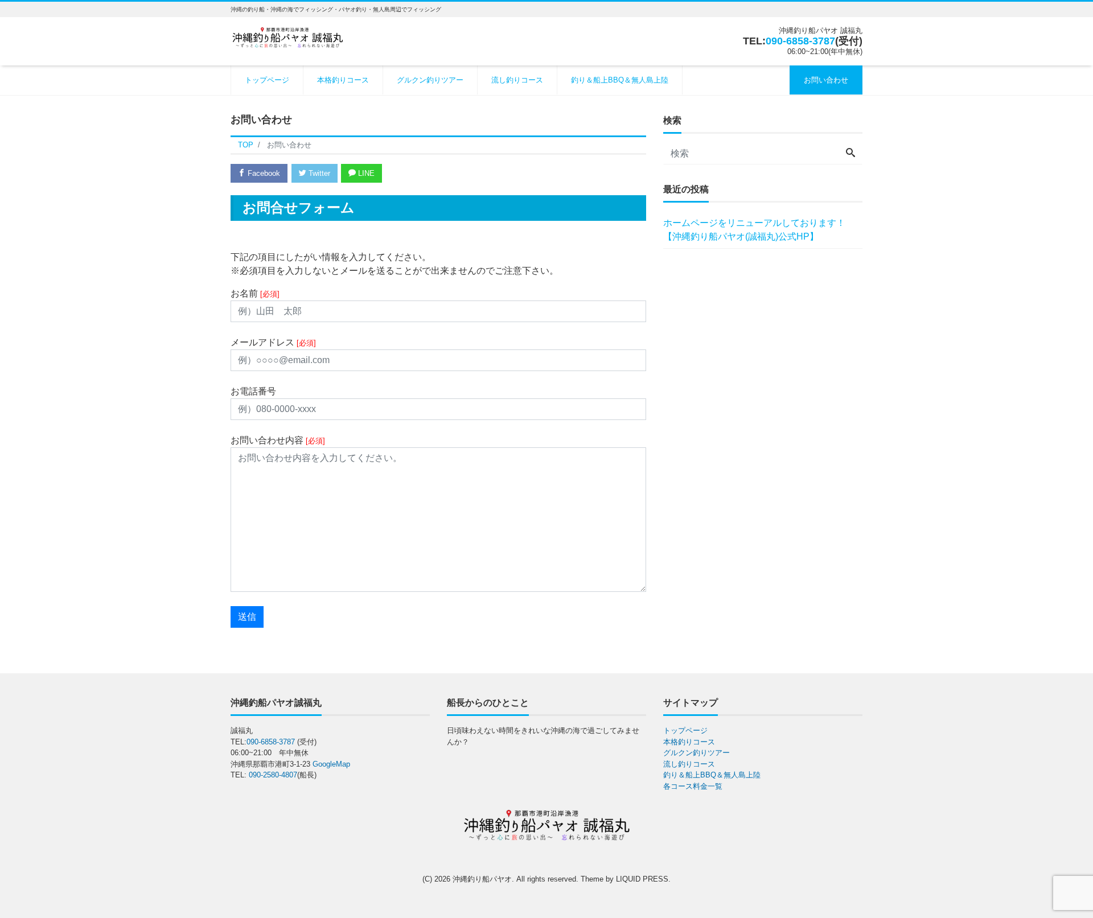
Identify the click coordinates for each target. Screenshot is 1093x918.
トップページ (267, 80)
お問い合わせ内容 (278, 440)
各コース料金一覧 (692, 786)
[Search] (850, 153)
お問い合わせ (826, 80)
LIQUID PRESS (642, 879)
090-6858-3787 (800, 41)
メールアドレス (273, 342)
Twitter (318, 173)
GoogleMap (331, 764)
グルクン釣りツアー (430, 80)
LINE (365, 173)
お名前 (255, 293)
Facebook (262, 173)
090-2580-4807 (273, 775)
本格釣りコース (343, 80)
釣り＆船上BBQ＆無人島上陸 (619, 80)
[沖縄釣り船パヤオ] (287, 36)
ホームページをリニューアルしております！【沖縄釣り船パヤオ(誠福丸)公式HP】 (754, 229)
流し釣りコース (517, 80)
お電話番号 (253, 391)
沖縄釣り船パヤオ (482, 879)
